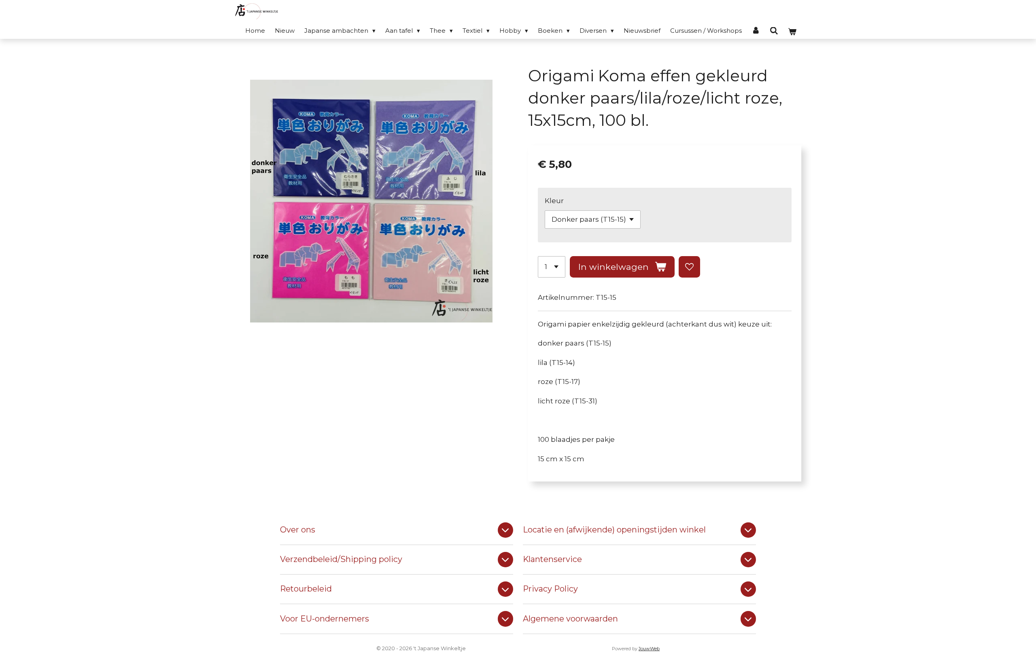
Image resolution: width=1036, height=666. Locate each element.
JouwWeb (649, 648)
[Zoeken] (774, 30)
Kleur (554, 201)
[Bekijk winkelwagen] (792, 32)
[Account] (756, 30)
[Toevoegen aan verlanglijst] (689, 267)
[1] (551, 267)
